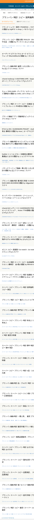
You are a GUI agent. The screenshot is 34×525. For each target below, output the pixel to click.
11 (13, 518)
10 (11, 518)
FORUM (11, 6)
